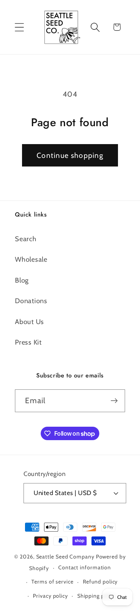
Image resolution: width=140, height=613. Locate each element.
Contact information (84, 567)
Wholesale (31, 259)
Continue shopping (70, 155)
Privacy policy (50, 595)
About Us (29, 321)
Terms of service (52, 581)
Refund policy (100, 581)
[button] (19, 27)
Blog (22, 280)
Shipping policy (96, 595)
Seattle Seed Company (65, 556)
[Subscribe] (114, 400)
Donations (31, 300)
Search (26, 238)
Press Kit (28, 342)
